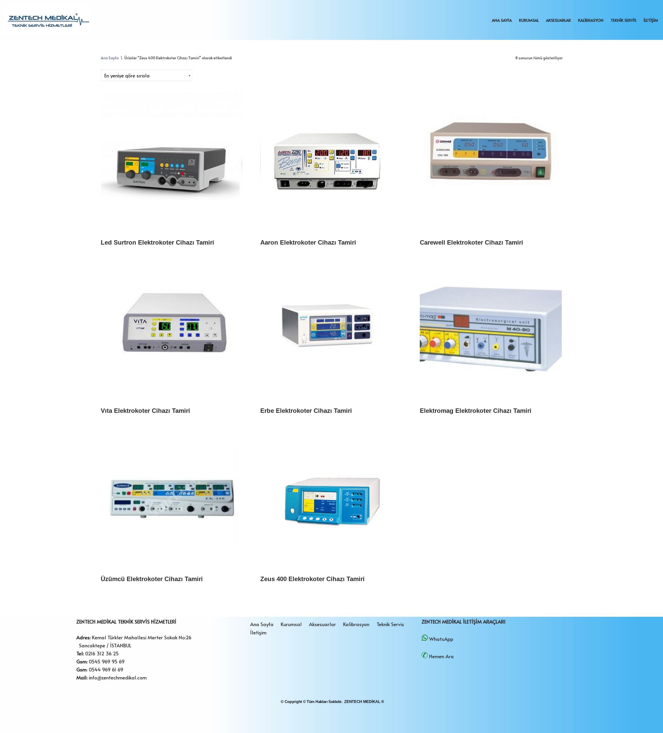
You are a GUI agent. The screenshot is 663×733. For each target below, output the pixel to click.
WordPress (32, 721)
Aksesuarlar (558, 20)
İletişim (651, 20)
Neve (9, 721)
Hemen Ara (441, 656)
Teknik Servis (623, 20)
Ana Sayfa (502, 20)
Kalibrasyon (590, 20)
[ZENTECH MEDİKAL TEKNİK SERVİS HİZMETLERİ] (47, 20)
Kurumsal (529, 20)
